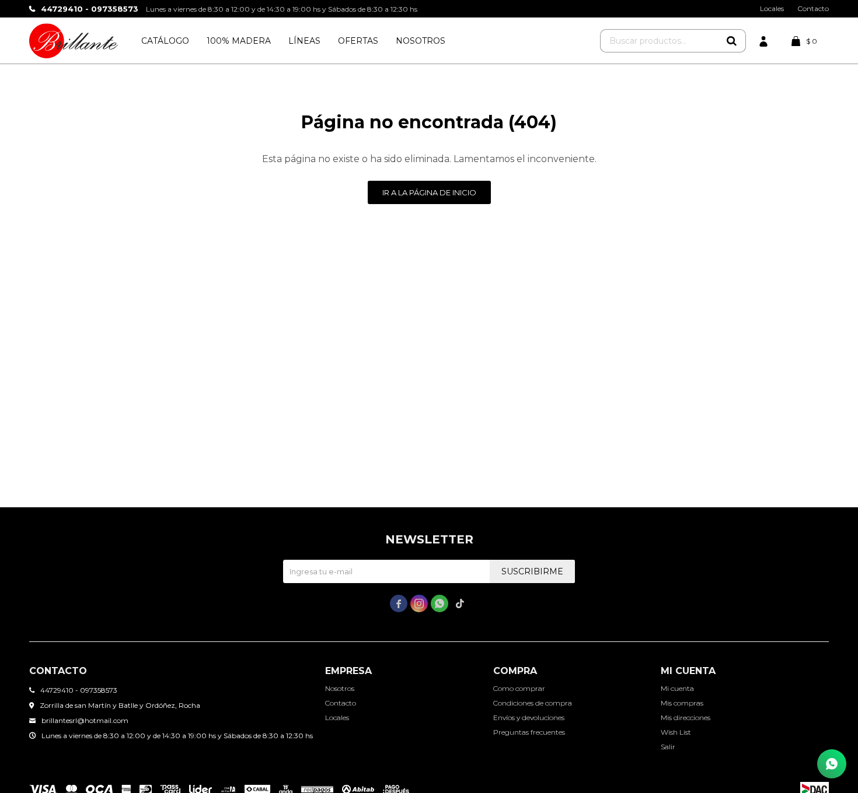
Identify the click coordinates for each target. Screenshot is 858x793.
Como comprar (519, 688)
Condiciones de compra (532, 703)
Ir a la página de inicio (429, 192)
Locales (772, 8)
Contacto (813, 8)
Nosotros (420, 41)
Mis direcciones (685, 717)
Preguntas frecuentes (529, 732)
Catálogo (165, 41)
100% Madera (239, 41)
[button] (731, 40)
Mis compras (682, 703)
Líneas (304, 41)
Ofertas (358, 41)
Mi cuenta (677, 688)
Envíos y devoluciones (528, 717)
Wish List (676, 732)
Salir (668, 746)
